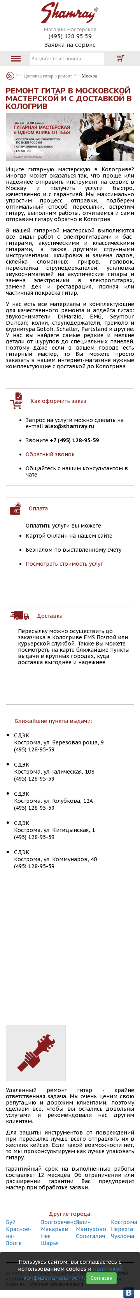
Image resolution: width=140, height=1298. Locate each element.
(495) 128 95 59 (70, 36)
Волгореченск (60, 1222)
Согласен (101, 1278)
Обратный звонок (50, 454)
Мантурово (91, 1229)
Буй (11, 1222)
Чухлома (122, 1236)
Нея (46, 1236)
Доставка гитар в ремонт (48, 76)
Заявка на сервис (70, 44)
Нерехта (122, 1229)
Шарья (50, 1243)
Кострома (124, 1222)
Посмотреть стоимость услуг (64, 563)
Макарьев (54, 1229)
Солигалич (90, 1236)
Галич (83, 1222)
